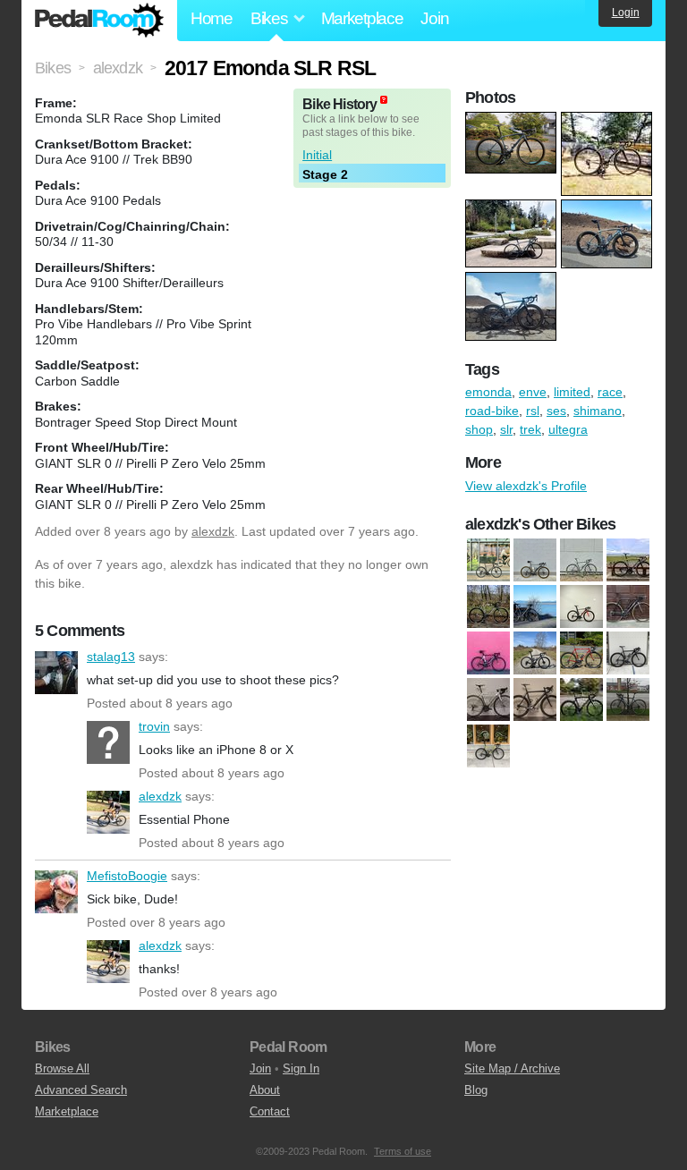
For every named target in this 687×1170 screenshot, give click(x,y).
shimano (597, 410)
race (610, 392)
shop (479, 429)
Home (212, 18)
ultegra (568, 429)
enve (533, 392)
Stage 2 (325, 174)
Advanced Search (81, 1090)
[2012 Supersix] (628, 560)
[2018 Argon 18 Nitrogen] (488, 653)
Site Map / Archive (512, 1068)
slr (506, 429)
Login (626, 12)
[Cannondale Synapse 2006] (535, 699)
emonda (488, 392)
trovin (108, 742)
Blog (476, 1090)
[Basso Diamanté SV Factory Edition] (535, 560)
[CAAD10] (628, 653)
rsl (532, 410)
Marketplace (362, 18)
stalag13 (56, 672)
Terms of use (402, 1151)
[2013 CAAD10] (488, 606)
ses (556, 410)
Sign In (301, 1068)
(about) (383, 100)
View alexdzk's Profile (526, 486)
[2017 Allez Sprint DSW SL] (581, 606)
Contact (270, 1111)
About (265, 1090)
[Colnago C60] (581, 560)
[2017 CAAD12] (628, 606)
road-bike (492, 410)
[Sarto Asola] (488, 746)
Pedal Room (99, 20)
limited (572, 392)
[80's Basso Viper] (581, 653)
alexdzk (212, 531)
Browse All (62, 1068)
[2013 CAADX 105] (535, 606)
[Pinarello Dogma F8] (581, 699)
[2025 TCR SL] (488, 560)
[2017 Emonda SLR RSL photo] (513, 121)
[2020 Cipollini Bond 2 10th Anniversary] (535, 653)
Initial (317, 155)
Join (434, 18)
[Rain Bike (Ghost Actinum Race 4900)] (628, 699)
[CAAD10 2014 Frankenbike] (488, 699)
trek (530, 429)
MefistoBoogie (56, 891)
